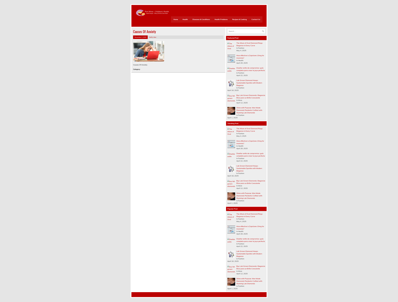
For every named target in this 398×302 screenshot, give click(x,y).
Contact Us (255, 19)
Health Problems (221, 19)
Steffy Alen (152, 37)
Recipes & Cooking (239, 19)
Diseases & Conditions (201, 19)
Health (185, 19)
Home (175, 19)
